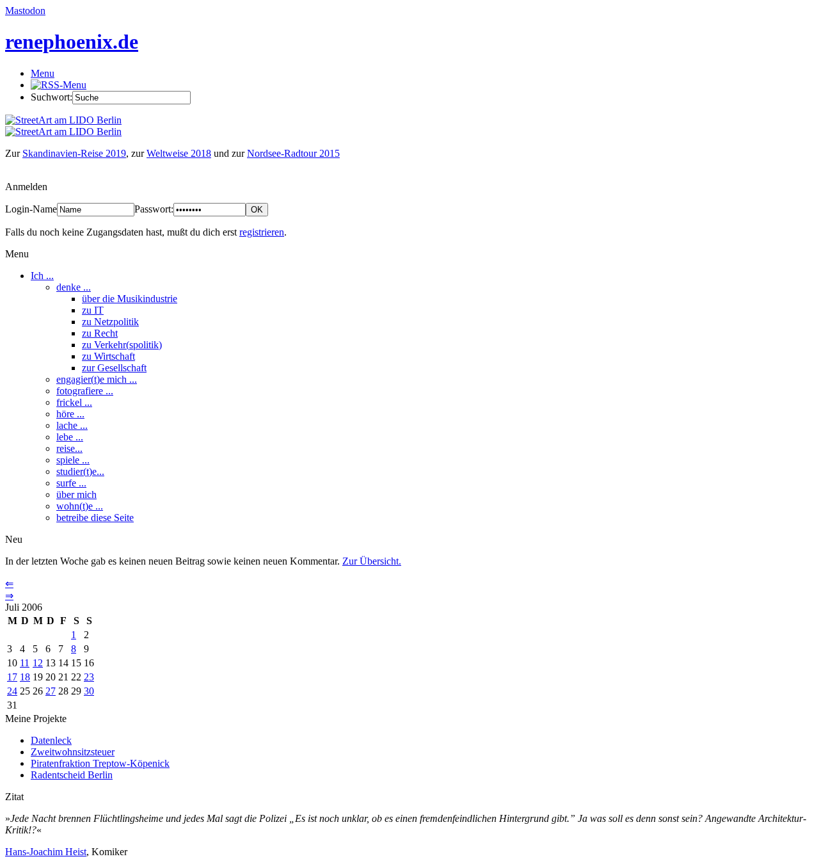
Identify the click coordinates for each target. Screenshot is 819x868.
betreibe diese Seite (95, 517)
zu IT (93, 310)
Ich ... (42, 275)
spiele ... (73, 459)
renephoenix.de (71, 41)
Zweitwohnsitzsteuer (73, 751)
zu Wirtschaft (108, 356)
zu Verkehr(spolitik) (122, 344)
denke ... (73, 287)
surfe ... (71, 483)
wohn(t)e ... (79, 506)
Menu (42, 73)
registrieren (261, 232)
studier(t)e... (80, 471)
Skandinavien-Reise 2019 (74, 153)
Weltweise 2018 (179, 153)
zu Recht (100, 333)
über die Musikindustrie (129, 298)
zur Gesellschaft (114, 367)
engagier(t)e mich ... (96, 379)
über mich (76, 494)
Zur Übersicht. (371, 561)
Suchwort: (51, 97)
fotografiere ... (84, 390)
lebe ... (69, 436)
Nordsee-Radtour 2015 (293, 153)
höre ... (70, 413)
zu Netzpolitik (110, 321)
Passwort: (153, 209)
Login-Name (31, 209)
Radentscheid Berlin (72, 774)
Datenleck (51, 740)
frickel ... (74, 402)
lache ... (72, 425)
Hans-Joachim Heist (45, 851)
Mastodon (25, 10)
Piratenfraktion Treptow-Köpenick (100, 763)
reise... (69, 448)
